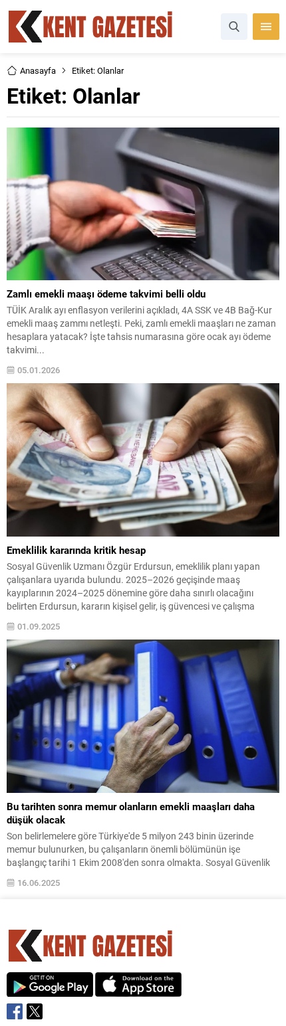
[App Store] (138, 989)
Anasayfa (38, 70)
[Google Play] (50, 989)
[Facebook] (15, 1011)
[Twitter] (35, 1011)
